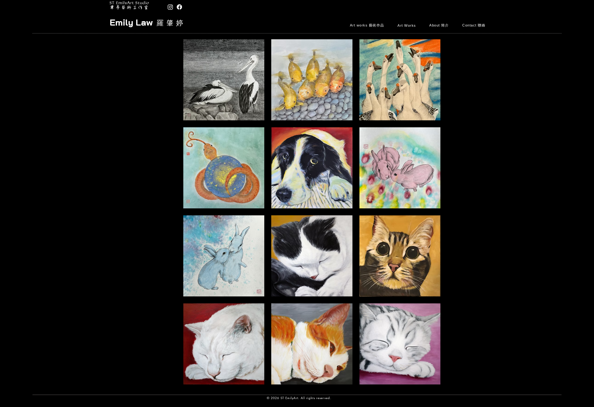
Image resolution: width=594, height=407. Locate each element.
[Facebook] (179, 6)
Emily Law (131, 22)
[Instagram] (170, 6)
